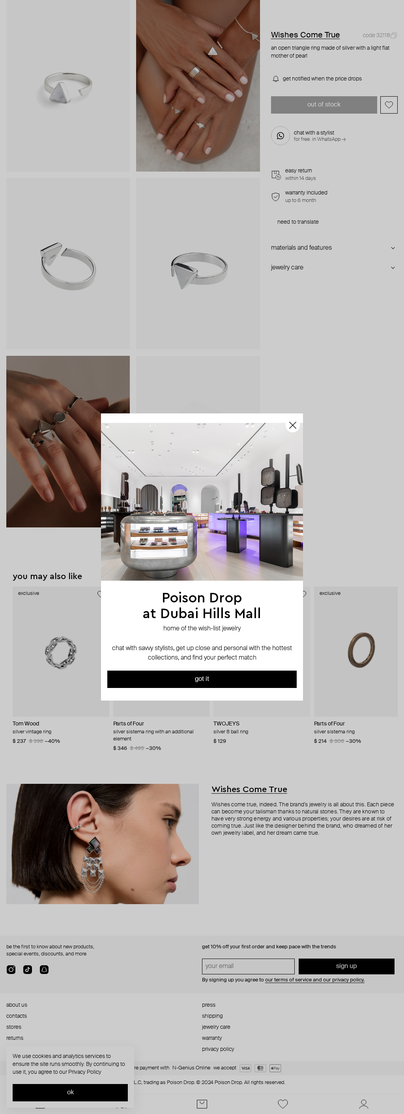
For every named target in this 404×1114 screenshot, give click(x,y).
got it (202, 679)
